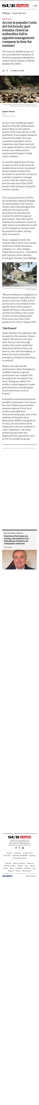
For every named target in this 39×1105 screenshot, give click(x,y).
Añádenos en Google (18, 70)
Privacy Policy (7, 855)
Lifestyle (5, 868)
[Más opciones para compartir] (7, 70)
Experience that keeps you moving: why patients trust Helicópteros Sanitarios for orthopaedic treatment (16, 540)
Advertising (32, 855)
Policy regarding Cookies (19, 858)
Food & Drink (19, 868)
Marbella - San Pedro (9, 866)
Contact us (9, 853)
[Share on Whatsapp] (3, 70)
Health (12, 868)
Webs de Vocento (31, 876)
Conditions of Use (28, 853)
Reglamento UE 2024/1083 (20, 855)
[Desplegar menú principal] (35, 6)
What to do (28, 868)
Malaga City (30, 863)
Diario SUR (8, 863)
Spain (26, 866)
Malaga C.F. (11, 871)
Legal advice (17, 853)
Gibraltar (32, 866)
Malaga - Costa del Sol (14, 13)
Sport (34, 868)
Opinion (18, 871)
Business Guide (27, 871)
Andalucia (20, 866)
